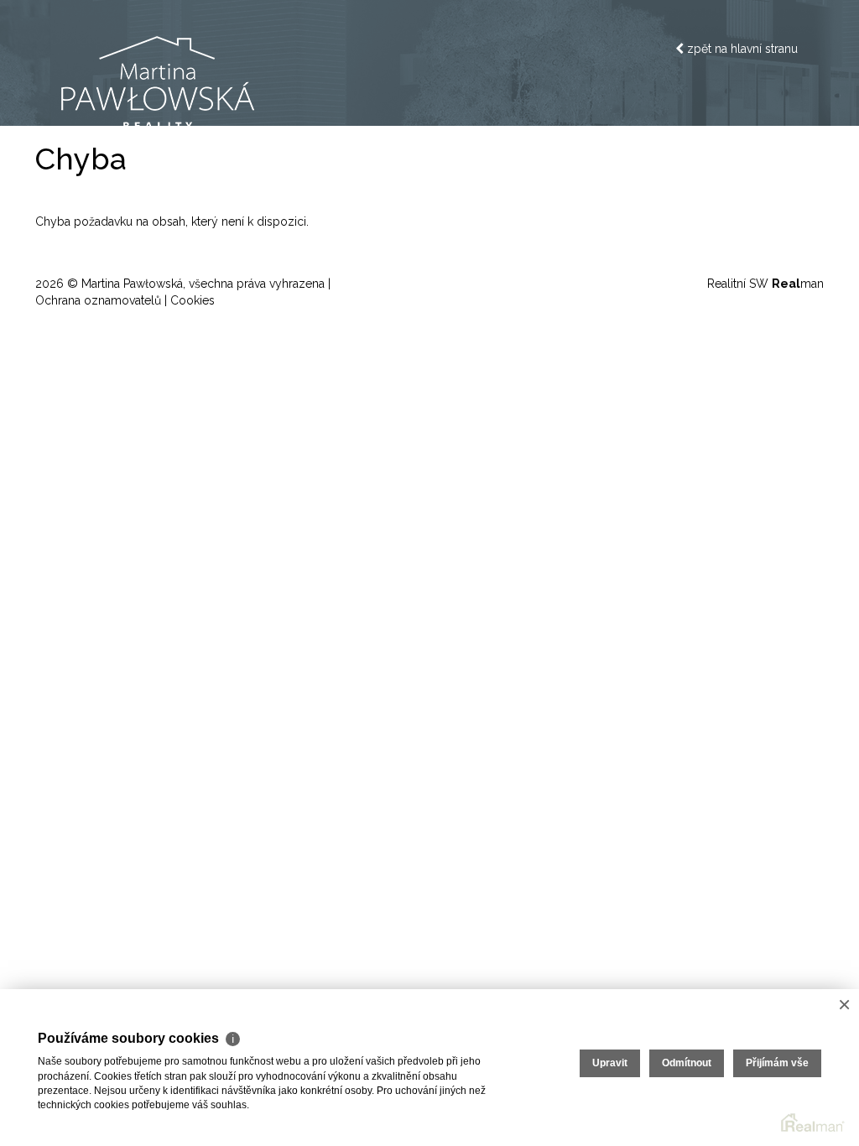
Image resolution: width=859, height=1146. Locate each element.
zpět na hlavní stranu (741, 48)
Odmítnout (686, 1063)
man (798, 283)
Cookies (192, 300)
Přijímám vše (777, 1063)
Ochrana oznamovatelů (98, 300)
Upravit (609, 1063)
